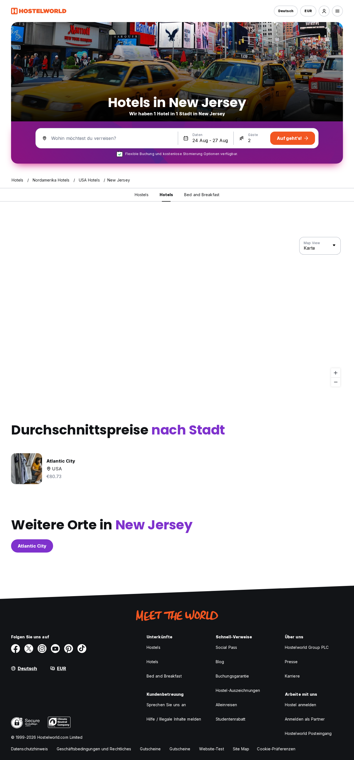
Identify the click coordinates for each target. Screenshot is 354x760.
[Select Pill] (324, 11)
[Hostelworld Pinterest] (68, 648)
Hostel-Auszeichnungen (238, 690)
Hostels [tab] (142, 194)
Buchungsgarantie (232, 676)
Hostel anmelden (300, 704)
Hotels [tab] (166, 194)
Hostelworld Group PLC (307, 647)
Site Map (241, 748)
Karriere (292, 676)
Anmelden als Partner (305, 719)
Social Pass (226, 647)
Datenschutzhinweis (29, 748)
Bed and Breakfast (164, 676)
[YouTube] (55, 648)
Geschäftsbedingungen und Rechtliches (94, 748)
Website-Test (211, 748)
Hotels (152, 661)
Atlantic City (32, 546)
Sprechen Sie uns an (166, 704)
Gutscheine (150, 748)
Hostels (153, 647)
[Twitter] (28, 648)
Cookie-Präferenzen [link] (276, 748)
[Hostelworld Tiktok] (81, 648)
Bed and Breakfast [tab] (201, 194)
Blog (220, 661)
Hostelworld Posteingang (308, 733)
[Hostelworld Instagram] (42, 648)
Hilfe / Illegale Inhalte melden (174, 719)
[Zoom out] (335, 381)
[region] (177, 312)
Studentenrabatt (231, 719)
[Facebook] (15, 648)
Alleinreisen (226, 704)
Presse (291, 661)
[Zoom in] (335, 372)
